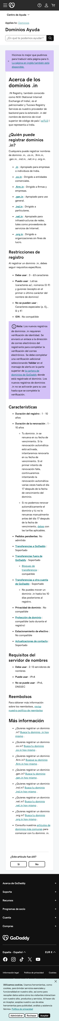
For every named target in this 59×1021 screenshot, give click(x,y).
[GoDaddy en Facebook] (5, 961)
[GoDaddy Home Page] (16, 938)
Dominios (23, 22)
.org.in (19, 234)
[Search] (50, 38)
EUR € (48, 952)
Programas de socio (14, 909)
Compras (8, 926)
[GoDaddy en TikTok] (21, 961)
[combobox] (26, 38)
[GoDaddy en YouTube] (38, 961)
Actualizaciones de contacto (31, 641)
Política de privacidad (34, 973)
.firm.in (19, 186)
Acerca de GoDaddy (14, 883)
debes (41, 526)
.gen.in (19, 196)
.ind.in (19, 206)
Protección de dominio (28, 617)
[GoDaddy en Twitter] (29, 961)
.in (16, 167)
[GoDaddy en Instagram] (13, 961)
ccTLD (44, 120)
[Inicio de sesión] (46, 5)
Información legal (11, 973)
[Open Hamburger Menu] (4, 5)
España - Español (13, 952)
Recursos (8, 900)
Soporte (7, 891)
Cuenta (7, 917)
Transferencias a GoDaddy (30, 546)
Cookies (52, 973)
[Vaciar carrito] (53, 5)
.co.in (18, 176)
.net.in (19, 216)
